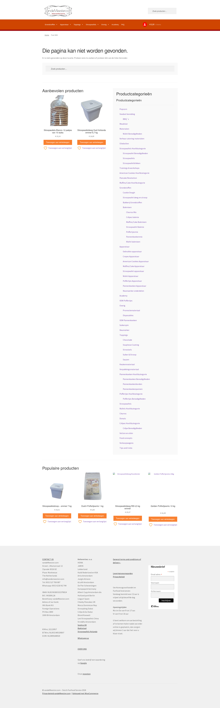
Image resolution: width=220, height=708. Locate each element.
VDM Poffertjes (126, 300)
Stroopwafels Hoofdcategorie (133, 148)
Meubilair (124, 124)
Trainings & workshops (129, 168)
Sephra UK (82, 625)
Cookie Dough (129, 192)
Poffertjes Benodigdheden (134, 398)
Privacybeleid (119, 576)
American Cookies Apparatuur (136, 261)
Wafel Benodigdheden (132, 133)
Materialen (124, 129)
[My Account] (145, 24)
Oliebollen (124, 143)
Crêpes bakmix (132, 217)
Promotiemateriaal (131, 310)
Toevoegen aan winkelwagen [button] (58, 142)
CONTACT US (48, 559)
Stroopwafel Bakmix (135, 227)
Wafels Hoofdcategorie (130, 408)
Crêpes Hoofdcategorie (130, 423)
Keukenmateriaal (127, 364)
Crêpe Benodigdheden (132, 428)
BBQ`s (126, 119)
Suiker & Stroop (129, 354)
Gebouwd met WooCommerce (85, 693)
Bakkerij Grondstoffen (132, 202)
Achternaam (156, 591)
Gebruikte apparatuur (132, 251)
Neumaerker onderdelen (133, 291)
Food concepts (126, 438)
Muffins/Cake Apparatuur (133, 266)
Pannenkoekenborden (132, 384)
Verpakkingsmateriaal (129, 369)
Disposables (128, 315)
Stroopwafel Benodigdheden (135, 153)
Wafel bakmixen (133, 241)
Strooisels (127, 349)
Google (83, 663)
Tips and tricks (126, 448)
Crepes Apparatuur (131, 256)
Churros (123, 413)
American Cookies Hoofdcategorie (134, 173)
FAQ (122, 24)
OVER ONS (82, 649)
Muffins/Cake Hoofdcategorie (132, 182)
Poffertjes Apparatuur (132, 281)
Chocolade (127, 340)
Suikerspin (124, 325)
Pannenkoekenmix (134, 236)
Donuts (123, 418)
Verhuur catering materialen (132, 138)
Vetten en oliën (126, 433)
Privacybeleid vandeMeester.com (56, 693)
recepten (87, 674)
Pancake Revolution (128, 178)
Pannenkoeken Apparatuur (134, 286)
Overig (104, 24)
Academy (115, 24)
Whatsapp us (83, 638)
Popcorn (123, 109)
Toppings (77, 24)
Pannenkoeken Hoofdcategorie (133, 374)
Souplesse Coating (131, 345)
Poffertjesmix (132, 232)
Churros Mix (131, 212)
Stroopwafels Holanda (87, 631)
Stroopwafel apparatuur (133, 271)
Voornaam (155, 583)
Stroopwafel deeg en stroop (135, 197)
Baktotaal (82, 628)
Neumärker (124, 330)
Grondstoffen (50, 24)
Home (47, 35)
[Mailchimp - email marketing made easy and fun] (155, 608)
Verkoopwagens (126, 443)
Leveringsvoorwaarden (123, 573)
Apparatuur (64, 24)
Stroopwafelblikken (131, 163)
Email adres (156, 574)
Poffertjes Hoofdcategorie (131, 394)
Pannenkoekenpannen (132, 389)
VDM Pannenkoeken (128, 320)
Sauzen (126, 359)
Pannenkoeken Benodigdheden (136, 379)
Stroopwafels (91, 24)
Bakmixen (127, 207)
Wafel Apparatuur (130, 276)
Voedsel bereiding (127, 114)
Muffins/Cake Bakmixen (136, 222)
